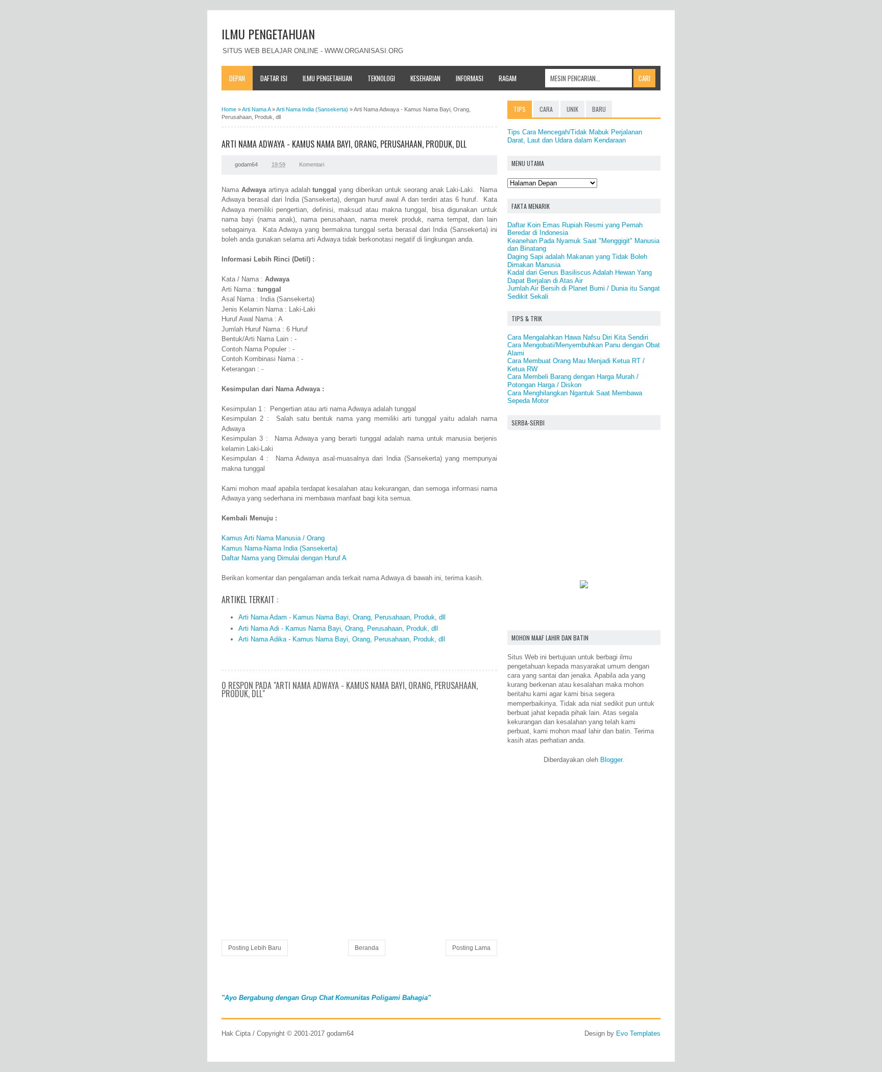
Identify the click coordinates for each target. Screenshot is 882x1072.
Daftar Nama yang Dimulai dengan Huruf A (284, 558)
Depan (237, 78)
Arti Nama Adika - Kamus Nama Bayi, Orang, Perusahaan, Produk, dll (341, 639)
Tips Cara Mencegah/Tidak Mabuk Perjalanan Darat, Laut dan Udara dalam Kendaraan (574, 136)
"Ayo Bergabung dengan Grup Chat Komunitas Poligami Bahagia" (326, 998)
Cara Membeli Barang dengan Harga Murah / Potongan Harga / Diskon (573, 381)
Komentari (311, 164)
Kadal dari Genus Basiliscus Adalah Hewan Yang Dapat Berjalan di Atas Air (579, 276)
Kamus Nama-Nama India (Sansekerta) (279, 548)
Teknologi (381, 78)
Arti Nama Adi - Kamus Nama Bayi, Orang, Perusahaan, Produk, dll (338, 628)
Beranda (367, 947)
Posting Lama (471, 947)
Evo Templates (638, 1033)
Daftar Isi (273, 78)
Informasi (469, 78)
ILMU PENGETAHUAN (268, 34)
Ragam (508, 78)
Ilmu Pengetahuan (327, 78)
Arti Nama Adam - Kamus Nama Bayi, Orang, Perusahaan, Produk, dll (342, 617)
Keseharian (425, 78)
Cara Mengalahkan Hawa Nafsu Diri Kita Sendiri (577, 337)
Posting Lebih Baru (254, 947)
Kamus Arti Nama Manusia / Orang (273, 538)
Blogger (611, 760)
